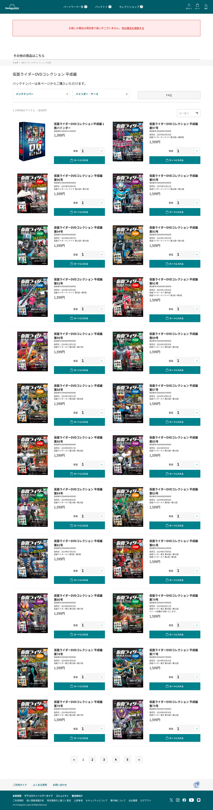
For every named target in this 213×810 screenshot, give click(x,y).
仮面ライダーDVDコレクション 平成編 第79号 (173, 597)
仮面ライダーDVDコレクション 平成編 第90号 (78, 336)
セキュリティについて (96, 800)
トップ (15, 62)
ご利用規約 (18, 800)
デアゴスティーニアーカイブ (38, 795)
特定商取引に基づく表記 (59, 800)
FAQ (169, 95)
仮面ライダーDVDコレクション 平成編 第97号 (173, 126)
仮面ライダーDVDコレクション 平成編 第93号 (173, 229)
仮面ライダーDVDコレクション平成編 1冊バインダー (79, 126)
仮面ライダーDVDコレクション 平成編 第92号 (78, 281)
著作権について (118, 800)
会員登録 (17, 795)
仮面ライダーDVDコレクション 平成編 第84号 (78, 491)
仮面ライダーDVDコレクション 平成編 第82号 (78, 543)
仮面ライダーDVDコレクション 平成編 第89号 (173, 336)
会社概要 (133, 800)
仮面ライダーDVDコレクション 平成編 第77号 (173, 652)
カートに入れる (81, 160)
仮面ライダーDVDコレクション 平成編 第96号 (78, 178)
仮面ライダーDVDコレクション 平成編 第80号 (78, 597)
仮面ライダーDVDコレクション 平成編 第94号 (78, 229)
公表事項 (78, 800)
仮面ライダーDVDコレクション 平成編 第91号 (173, 281)
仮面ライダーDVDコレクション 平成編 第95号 (173, 178)
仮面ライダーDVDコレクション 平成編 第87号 (173, 387)
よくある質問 (40, 784)
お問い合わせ (60, 784)
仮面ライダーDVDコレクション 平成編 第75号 (173, 704)
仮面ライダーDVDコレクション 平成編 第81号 (173, 543)
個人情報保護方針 (35, 800)
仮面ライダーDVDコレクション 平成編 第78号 (78, 652)
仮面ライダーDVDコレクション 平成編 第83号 (173, 491)
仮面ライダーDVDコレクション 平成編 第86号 (78, 439)
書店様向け (77, 795)
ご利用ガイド (20, 784)
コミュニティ (62, 795)
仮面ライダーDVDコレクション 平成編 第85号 (173, 439)
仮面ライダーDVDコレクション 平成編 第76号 (78, 704)
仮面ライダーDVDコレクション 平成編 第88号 (78, 387)
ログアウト (145, 800)
